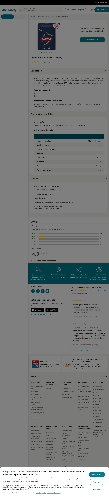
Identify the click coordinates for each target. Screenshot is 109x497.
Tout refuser (97, 482)
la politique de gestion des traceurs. (48, 493)
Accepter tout (97, 475)
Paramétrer (97, 489)
